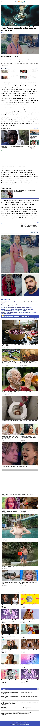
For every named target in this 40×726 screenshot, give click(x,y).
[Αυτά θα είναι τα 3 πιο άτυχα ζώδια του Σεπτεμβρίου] (30, 629)
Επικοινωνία (26, 722)
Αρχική (13, 722)
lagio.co (28, 724)
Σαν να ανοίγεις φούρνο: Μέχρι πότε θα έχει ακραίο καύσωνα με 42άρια (25, 191)
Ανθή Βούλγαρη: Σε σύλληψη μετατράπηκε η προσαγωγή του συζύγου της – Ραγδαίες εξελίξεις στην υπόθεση (18, 313)
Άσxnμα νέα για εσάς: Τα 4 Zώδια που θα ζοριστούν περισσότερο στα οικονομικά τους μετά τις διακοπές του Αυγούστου (19, 305)
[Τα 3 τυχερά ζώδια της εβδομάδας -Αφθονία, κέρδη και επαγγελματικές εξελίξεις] (10, 614)
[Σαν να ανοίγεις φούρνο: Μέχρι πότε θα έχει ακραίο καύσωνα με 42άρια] (7, 194)
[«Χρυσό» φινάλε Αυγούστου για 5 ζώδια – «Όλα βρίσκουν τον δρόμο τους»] (30, 674)
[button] (20, 15)
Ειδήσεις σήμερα (5, 299)
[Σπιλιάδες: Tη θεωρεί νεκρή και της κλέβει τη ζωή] (10, 599)
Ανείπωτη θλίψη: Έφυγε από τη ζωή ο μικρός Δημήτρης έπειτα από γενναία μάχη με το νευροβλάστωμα (19, 302)
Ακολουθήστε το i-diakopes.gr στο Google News (17, 316)
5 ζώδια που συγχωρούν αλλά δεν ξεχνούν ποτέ (10, 664)
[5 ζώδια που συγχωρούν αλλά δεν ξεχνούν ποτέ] (10, 659)
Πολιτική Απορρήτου (19, 722)
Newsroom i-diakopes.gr (6, 56)
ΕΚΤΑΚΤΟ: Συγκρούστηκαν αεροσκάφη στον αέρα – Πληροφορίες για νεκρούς (16, 307)
